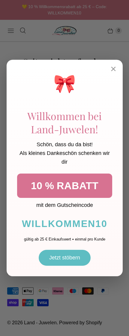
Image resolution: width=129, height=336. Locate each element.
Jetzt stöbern (64, 258)
